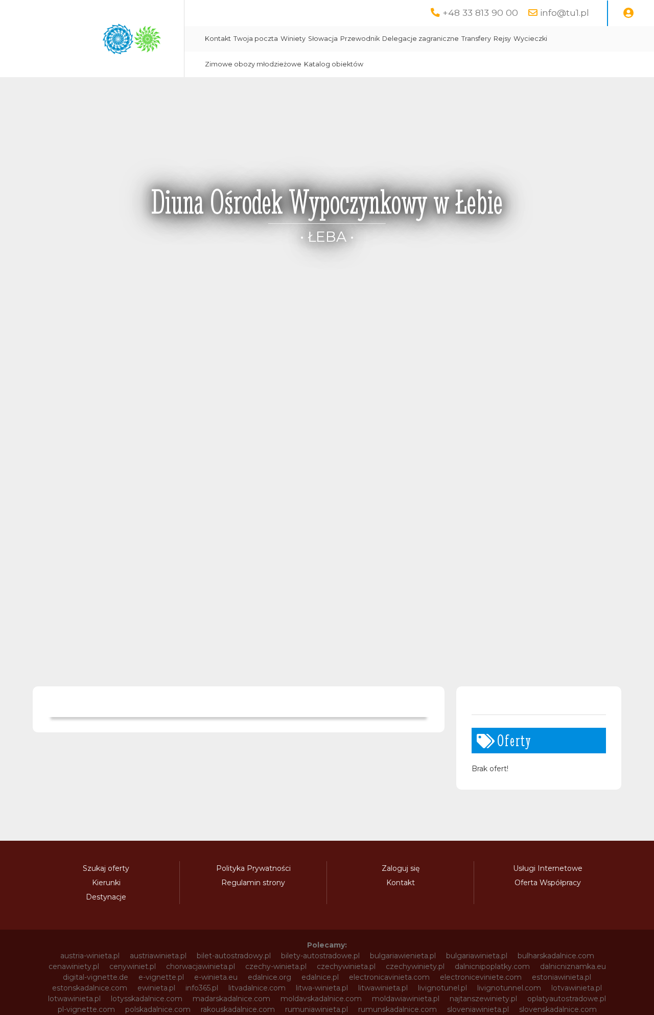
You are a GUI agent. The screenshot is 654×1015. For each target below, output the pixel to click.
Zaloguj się (400, 868)
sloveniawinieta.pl (478, 1009)
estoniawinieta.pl (561, 977)
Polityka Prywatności (253, 868)
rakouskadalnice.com (238, 1009)
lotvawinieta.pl (576, 988)
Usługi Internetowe (547, 868)
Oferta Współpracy (548, 882)
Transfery (476, 38)
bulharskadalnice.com (556, 955)
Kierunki (106, 882)
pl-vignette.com (86, 1009)
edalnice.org (269, 977)
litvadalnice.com (257, 988)
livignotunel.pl (442, 988)
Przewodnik (360, 38)
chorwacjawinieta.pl (200, 966)
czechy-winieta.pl (276, 966)
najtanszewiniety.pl (483, 998)
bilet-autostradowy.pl (234, 955)
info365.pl (201, 988)
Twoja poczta (255, 38)
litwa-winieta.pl (322, 988)
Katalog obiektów (333, 64)
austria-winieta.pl (90, 955)
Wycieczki (530, 38)
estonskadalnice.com (89, 988)
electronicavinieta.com (389, 977)
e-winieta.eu (216, 977)
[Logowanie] (628, 13)
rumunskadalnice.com (397, 1009)
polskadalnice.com (158, 1009)
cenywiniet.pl (132, 966)
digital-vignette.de (95, 977)
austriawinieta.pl (158, 955)
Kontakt (218, 38)
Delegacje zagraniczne (420, 38)
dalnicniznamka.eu (573, 966)
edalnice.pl (320, 977)
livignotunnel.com (509, 988)
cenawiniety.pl (74, 966)
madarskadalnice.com (231, 998)
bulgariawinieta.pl (476, 955)
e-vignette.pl (161, 977)
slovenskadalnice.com (558, 1009)
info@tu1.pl (564, 12)
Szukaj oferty (106, 868)
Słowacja (323, 38)
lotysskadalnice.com (146, 998)
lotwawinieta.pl (74, 998)
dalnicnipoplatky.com (492, 966)
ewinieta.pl (156, 988)
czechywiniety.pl (415, 966)
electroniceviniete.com (481, 977)
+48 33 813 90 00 (480, 12)
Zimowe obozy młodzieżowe (253, 64)
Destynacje (106, 897)
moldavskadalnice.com (321, 998)
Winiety (293, 38)
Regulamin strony (253, 882)
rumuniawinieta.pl (316, 1009)
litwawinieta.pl (383, 988)
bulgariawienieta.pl (403, 955)
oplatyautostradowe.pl (566, 998)
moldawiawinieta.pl (405, 998)
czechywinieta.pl (346, 966)
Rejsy (502, 38)
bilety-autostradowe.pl (320, 955)
